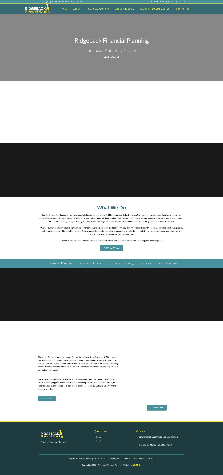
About (77, 9)
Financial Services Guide (143, 459)
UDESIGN (137, 465)
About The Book (124, 9)
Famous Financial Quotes (155, 9)
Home (64, 9)
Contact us (182, 9)
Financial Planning (98, 9)
